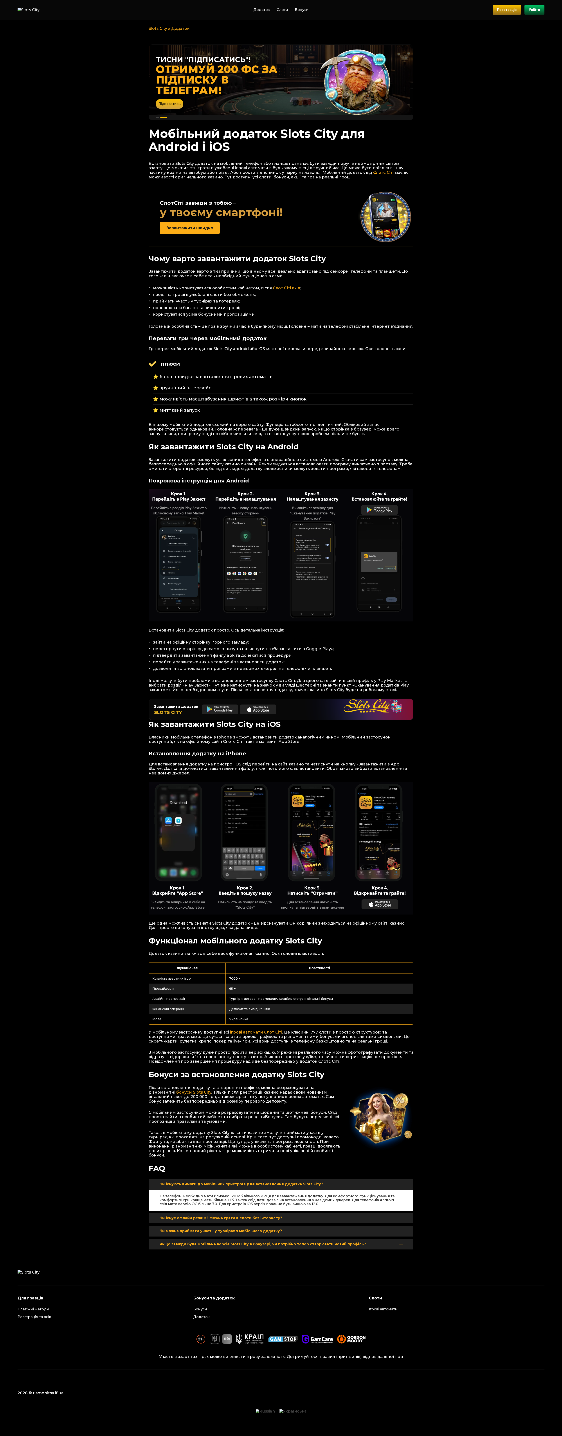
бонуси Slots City (193, 1092)
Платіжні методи (33, 1309)
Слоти (282, 10)
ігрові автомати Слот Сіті (256, 1032)
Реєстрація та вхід (34, 1317)
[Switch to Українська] (293, 1411)
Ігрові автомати (383, 1309)
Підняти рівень (172, 98)
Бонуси (302, 10)
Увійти (534, 10)
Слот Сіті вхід (286, 288)
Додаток (261, 10)
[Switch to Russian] (265, 1411)
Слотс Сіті (383, 172)
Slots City (158, 28)
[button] (159, 117)
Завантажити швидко (189, 228)
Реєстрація (507, 10)
